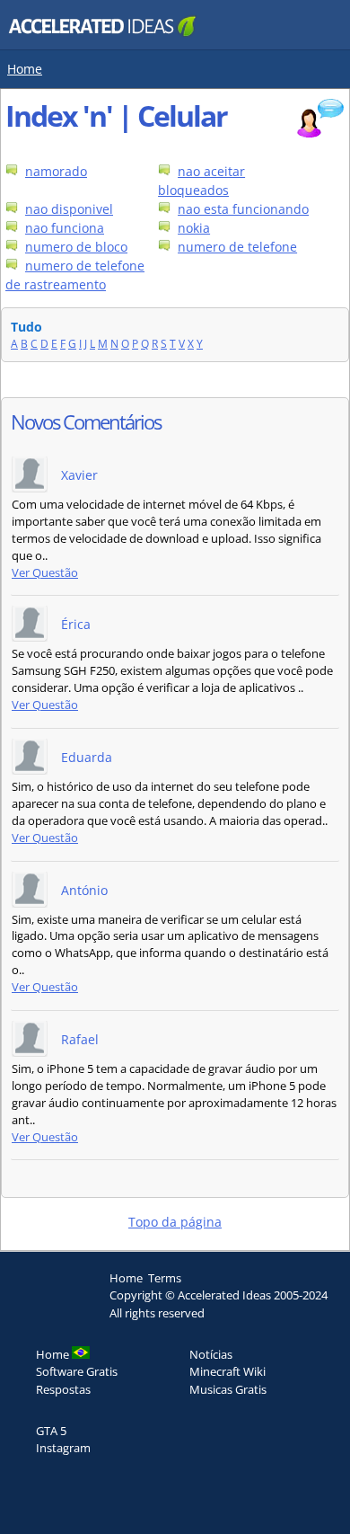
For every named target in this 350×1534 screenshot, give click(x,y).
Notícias (210, 1354)
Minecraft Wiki (227, 1371)
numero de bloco (76, 246)
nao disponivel (69, 208)
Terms (164, 1278)
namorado (56, 171)
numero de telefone (237, 246)
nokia (194, 227)
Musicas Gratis (228, 1389)
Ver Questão (45, 573)
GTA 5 (51, 1431)
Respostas (63, 1389)
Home (24, 68)
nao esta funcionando (243, 208)
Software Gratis (77, 1371)
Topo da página (175, 1221)
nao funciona (64, 227)
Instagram (63, 1448)
